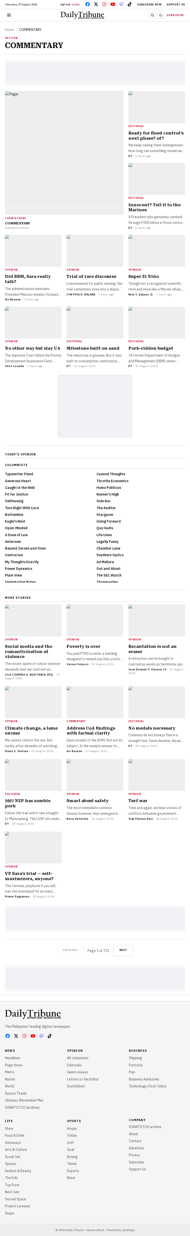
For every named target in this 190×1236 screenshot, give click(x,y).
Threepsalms (107, 582)
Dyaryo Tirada (16, 1093)
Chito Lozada (14, 366)
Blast (71, 1178)
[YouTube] (113, 4)
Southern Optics (109, 555)
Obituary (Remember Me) (24, 1100)
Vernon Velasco (78, 664)
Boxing (72, 1157)
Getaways (13, 1142)
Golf (70, 1142)
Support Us (176, 4)
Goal (70, 1149)
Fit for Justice (16, 494)
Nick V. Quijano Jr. (140, 294)
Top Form (12, 1185)
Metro (9, 1072)
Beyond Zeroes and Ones (25, 548)
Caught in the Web (20, 487)
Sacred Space (15, 1199)
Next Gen (12, 1192)
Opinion (75, 1050)
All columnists (78, 1058)
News (10, 1050)
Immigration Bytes (20, 582)
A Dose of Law (16, 535)
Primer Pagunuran (17, 896)
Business (138, 1050)
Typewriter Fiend (19, 474)
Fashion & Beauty (18, 1171)
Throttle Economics (112, 481)
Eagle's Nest (15, 521)
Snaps (9, 1213)
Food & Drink (14, 1135)
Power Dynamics (18, 568)
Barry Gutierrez (78, 818)
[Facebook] (87, 4)
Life (9, 1121)
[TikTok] (129, 4)
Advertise (136, 1148)
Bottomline (14, 514)
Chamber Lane (108, 548)
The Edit (11, 1178)
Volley (72, 1135)
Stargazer (105, 514)
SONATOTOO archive (145, 1127)
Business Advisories (144, 1079)
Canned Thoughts (110, 474)
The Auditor (106, 508)
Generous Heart (18, 481)
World (9, 1086)
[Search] (152, 15)
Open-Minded (16, 528)
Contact (135, 1141)
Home (9, 29)
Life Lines (104, 535)
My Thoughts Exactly (22, 562)
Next (123, 950)
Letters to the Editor (83, 1079)
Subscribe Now (149, 4)
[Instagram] (104, 4)
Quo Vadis (104, 528)
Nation (10, 1079)
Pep (132, 1072)
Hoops (72, 1128)
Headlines (12, 1058)
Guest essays (77, 1072)
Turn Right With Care (22, 508)
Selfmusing (14, 501)
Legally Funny (107, 541)
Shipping (135, 1058)
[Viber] (121, 4)
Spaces (10, 1163)
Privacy (134, 1155)
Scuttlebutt (76, 1086)
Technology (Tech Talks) (147, 1086)
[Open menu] (9, 15)
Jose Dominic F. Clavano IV (147, 669)
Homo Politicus (108, 487)
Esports (73, 1171)
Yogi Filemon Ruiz (140, 818)
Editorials (74, 1065)
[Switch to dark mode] (160, 15)
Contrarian (14, 555)
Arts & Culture (16, 1149)
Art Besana (13, 299)
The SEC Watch (108, 575)
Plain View (13, 575)
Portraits (136, 1065)
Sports (74, 1121)
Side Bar (103, 501)
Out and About (108, 568)
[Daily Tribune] (33, 1014)
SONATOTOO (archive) (22, 1107)
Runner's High (107, 494)
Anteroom (13, 541)
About (133, 1134)
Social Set (13, 1157)
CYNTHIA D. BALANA (81, 294)
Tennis (72, 1163)
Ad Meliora (105, 562)
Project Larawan (17, 1206)
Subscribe (175, 15)
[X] (96, 4)
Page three (13, 1065)
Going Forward (108, 521)
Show (9, 1128)
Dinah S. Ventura (16, 751)
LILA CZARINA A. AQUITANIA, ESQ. (29, 674)
